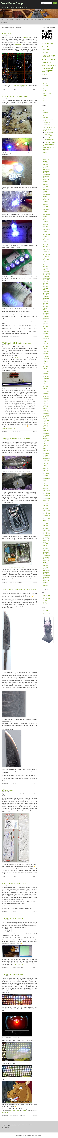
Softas (44, 602)
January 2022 (46, 251)
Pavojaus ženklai (47, 129)
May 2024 (45, 204)
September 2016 (46, 358)
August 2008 (46, 520)
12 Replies (35, 783)
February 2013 (46, 430)
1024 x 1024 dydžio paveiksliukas (18, 85)
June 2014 (45, 403)
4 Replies (35, 431)
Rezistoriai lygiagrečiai (49, 139)
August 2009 (46, 500)
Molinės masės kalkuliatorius (49, 612)
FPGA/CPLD (20, 967)
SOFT (53, 68)
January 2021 (46, 271)
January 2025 (46, 191)
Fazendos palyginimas (48, 114)
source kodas (5, 1112)
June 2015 (45, 383)
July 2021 (45, 261)
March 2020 (45, 288)
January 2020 (46, 291)
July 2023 (45, 221)
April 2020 (45, 286)
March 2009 (45, 508)
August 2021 (46, 259)
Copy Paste (33, 19)
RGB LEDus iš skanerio (19, 358)
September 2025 (46, 178)
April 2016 (45, 366)
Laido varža (47, 134)
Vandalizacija (46, 102)
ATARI (51, 43)
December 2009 (46, 493)
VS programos (46, 151)
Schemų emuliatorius (47, 613)
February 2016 (46, 370)
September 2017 (46, 338)
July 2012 (45, 442)
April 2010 (45, 487)
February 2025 (46, 189)
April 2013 (45, 427)
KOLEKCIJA (50, 59)
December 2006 (46, 553)
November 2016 (46, 355)
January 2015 (46, 391)
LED (18, 336)
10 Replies (35, 1115)
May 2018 (45, 325)
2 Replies (35, 89)
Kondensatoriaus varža (48, 119)
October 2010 (46, 477)
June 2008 (45, 523)
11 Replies (35, 336)
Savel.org (45, 600)
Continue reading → (18, 964)
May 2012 (45, 445)
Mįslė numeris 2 (7, 790)
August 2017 (46, 340)
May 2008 (45, 525)
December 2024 (46, 193)
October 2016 (46, 356)
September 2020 (46, 278)
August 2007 (46, 540)
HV (43, 59)
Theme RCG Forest (38, 1135)
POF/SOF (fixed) (14, 1110)
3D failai (17, 19)
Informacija (4, 22)
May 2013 (45, 425)
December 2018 (46, 313)
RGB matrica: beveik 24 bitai (12, 974)
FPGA (53, 56)
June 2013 (45, 423)
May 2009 (45, 505)
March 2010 (45, 488)
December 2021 (46, 253)
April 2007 (45, 547)
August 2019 (46, 300)
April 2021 (45, 266)
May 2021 (45, 264)
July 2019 (45, 301)
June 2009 (45, 503)
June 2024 (45, 203)
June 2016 (45, 363)
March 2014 (45, 408)
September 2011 (46, 458)
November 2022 (46, 234)
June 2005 (45, 584)
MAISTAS (43, 65)
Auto (43, 47)
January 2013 (46, 432)
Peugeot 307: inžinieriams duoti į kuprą (16, 438)
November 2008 (46, 515)
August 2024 (46, 199)
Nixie (54, 65)
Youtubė (45, 603)
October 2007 (46, 537)
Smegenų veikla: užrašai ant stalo (14, 883)
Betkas (15, 89)
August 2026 (46, 159)
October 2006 (46, 557)
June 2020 (45, 283)
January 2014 (46, 411)
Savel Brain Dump (12, 3)
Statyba (43, 71)
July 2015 (45, 381)
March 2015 (45, 388)
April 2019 (45, 306)
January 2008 (46, 532)
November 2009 (46, 495)
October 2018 (46, 316)
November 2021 (46, 254)
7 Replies (35, 911)
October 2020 (46, 276)
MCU (18, 431)
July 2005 (45, 582)
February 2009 (46, 510)
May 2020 (45, 284)
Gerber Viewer (46, 115)
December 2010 (46, 473)
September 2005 (46, 579)
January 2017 (46, 351)
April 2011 (45, 467)
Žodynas (40, 19)
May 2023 (45, 224)
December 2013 (46, 413)
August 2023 (46, 219)
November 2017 (46, 335)
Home (2, 19)
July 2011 (45, 462)
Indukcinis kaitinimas (47, 93)
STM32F (49, 71)
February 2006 (46, 570)
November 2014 (46, 395)
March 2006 (45, 569)
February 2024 (46, 209)
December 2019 (46, 293)
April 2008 (45, 527)
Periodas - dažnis (48, 135)
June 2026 (45, 163)
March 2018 (45, 328)
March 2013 (45, 428)
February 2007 (46, 550)
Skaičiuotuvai (9, 19)
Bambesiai (16, 582)
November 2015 (46, 375)
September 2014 (46, 398)
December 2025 (46, 173)
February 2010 (46, 490)
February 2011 (46, 470)
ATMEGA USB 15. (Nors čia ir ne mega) (16, 343)
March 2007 (45, 548)
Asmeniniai (45, 83)
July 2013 (45, 421)
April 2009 (45, 507)
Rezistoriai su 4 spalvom (49, 140)
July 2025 (45, 181)
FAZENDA (46, 52)
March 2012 (45, 448)
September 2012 (46, 438)
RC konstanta (47, 137)
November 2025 (46, 174)
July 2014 (45, 401)
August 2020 (46, 279)
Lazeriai (45, 97)
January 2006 (46, 572)
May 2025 (45, 184)
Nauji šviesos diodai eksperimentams (15, 96)
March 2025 (45, 188)
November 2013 (46, 415)
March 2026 (45, 168)
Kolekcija (47, 19)
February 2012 (46, 450)
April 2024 (45, 206)
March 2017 (45, 348)
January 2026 (46, 171)
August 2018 (46, 320)
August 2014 (46, 400)
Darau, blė (45, 610)
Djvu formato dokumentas (8, 906)
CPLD (52, 50)
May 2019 (45, 305)
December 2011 (46, 453)
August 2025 (46, 179)
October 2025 (46, 176)
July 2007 (45, 542)
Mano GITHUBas (47, 598)
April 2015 (45, 386)
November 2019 (46, 295)
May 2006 (45, 565)
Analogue (45, 82)
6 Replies (35, 967)
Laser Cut (45, 95)
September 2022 (46, 238)
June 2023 (45, 223)
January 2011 (46, 472)
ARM (47, 43)
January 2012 (46, 452)
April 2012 (45, 447)
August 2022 (46, 239)
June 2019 (45, 303)
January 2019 (46, 311)
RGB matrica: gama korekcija (12, 918)
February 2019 (46, 310)
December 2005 (46, 574)
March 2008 (45, 528)
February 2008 (46, 530)
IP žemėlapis (6, 33)
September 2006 (46, 559)
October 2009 (46, 497)
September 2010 (46, 478)
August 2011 (46, 460)
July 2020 (45, 281)
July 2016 (45, 361)
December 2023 (46, 213)
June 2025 (45, 183)
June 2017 (45, 343)
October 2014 (46, 396)
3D (42, 43)
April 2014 (45, 406)
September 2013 (46, 418)
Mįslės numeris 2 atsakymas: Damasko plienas (19, 589)
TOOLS (45, 74)
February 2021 (46, 269)
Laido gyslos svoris (48, 132)
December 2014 (46, 393)
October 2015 (46, 376)
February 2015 (46, 390)
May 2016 (45, 365)
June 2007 (45, 543)
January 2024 (46, 211)
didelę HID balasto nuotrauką (18, 567)
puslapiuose (18, 44)
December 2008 (46, 513)
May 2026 (45, 164)
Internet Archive (46, 595)
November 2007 (46, 535)
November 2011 (46, 455)
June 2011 (45, 463)
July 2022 (45, 241)
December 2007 (46, 533)
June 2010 (45, 483)
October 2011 (46, 457)
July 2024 (45, 201)
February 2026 (46, 169)
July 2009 (45, 502)
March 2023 (45, 228)
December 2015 (46, 373)
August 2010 (46, 480)
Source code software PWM (8, 428)
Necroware (49, 65)
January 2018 (46, 331)
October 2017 (46, 336)
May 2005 (45, 585)
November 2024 (46, 194)
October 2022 (46, 236)
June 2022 (45, 243)
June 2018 (45, 323)
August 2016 (46, 360)
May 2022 (45, 244)
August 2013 (46, 420)
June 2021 (45, 263)
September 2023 (46, 218)
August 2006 (46, 560)
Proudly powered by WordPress (27, 1135)
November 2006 (46, 555)
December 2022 (46, 233)
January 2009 (46, 512)
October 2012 (46, 437)
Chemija (45, 88)
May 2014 (45, 405)
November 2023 (46, 214)
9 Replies (35, 582)
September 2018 (46, 318)
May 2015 (45, 385)
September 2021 (46, 258)
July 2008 (45, 522)
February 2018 (46, 330)
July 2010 (45, 482)
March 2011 (45, 468)
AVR (47, 46)
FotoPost (46, 55)
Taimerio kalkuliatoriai (49, 144)
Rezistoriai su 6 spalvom (49, 142)
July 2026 (45, 161)
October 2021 (46, 256)
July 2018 (45, 321)
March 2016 (45, 368)
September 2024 (46, 198)
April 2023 (45, 226)
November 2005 (46, 575)
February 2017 (46, 350)
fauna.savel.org (26, 37)
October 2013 (46, 416)
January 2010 (46, 492)
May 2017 (45, 345)
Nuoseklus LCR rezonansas (49, 127)
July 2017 (45, 341)
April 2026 (45, 166)
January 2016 (46, 371)
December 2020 (46, 273)
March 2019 (45, 308)
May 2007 (45, 545)
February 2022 (46, 249)
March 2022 (45, 248)
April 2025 (45, 186)
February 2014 (46, 410)
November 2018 (46, 315)
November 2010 (46, 475)
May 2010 (45, 485)
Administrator (10, 89)
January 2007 (46, 552)
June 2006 (45, 564)
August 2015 (46, 380)
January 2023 (46, 231)
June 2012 (45, 443)
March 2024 (45, 208)
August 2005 (46, 580)
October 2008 (46, 517)
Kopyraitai (30, 1124)
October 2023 (46, 216)
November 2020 (46, 274)
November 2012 (46, 435)
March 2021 (45, 268)
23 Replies (35, 876)
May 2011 (45, 465)
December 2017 (46, 333)
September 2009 (46, 498)
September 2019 (46, 298)
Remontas (46, 68)
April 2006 (45, 567)
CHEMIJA (46, 49)
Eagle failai (25, 19)
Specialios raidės (47, 146)
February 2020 (46, 289)
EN (10, 22)
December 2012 (46, 433)
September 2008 (46, 518)
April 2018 (45, 326)
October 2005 (46, 577)
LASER (45, 62)
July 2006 (45, 562)
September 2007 (46, 538)
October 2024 (46, 196)
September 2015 (46, 378)
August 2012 (46, 440)
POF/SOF (7, 1110)
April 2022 (45, 246)
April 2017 (45, 346)
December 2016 (46, 353)
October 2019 (46, 296)
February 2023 (46, 229)
